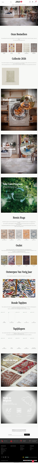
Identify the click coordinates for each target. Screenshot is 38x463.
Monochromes (17, 4)
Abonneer (27, 434)
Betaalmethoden (3, 449)
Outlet (20, 4)
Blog (22, 4)
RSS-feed (7, 460)
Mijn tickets (21, 449)
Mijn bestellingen (22, 448)
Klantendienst (2, 451)
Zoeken (11, 2)
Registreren (21, 447)
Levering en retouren (3, 450)
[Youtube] (8, 457)
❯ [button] (36, 14)
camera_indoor (33, 461)
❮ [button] (1, 14)
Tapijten (13, 4)
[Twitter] (5, 457)
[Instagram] (3, 457)
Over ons (24, 4)
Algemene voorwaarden (4, 448)
